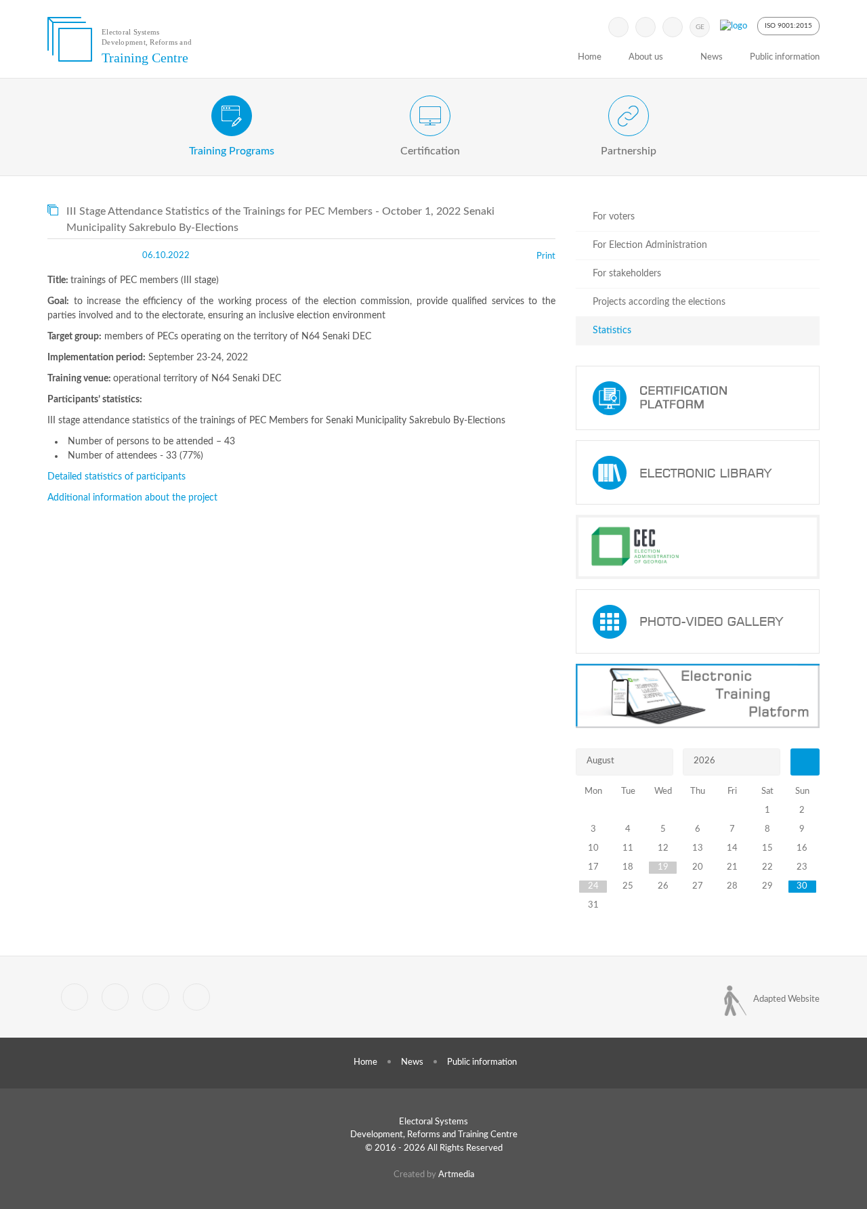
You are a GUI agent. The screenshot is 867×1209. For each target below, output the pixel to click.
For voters (614, 216)
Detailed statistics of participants (116, 477)
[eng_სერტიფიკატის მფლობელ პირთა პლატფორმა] (698, 398)
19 (663, 867)
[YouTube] (672, 27)
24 (593, 886)
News (711, 57)
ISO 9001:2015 (788, 25)
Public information (785, 57)
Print (545, 256)
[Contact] (196, 997)
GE (700, 27)
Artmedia (456, 1174)
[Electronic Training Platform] (698, 696)
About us (646, 57)
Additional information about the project (132, 498)
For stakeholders (627, 273)
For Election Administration (650, 245)
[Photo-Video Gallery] (698, 621)
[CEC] (698, 547)
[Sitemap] (155, 997)
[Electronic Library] (698, 472)
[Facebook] (645, 27)
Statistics (612, 330)
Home (589, 57)
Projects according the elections (659, 302)
